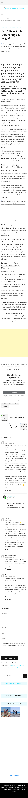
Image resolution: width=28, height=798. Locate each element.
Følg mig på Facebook (14, 683)
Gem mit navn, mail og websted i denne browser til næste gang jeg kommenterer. (14, 644)
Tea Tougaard (11, 496)
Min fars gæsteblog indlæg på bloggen (10, 265)
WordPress (18, 789)
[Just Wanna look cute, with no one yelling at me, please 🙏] (5, 766)
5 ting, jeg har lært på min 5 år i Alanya (12, 166)
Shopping (5, 406)
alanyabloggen (13, 403)
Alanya (4, 27)
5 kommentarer (14, 58)
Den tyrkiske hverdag (14, 27)
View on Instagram (14, 775)
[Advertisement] (14, 343)
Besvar (9, 490)
